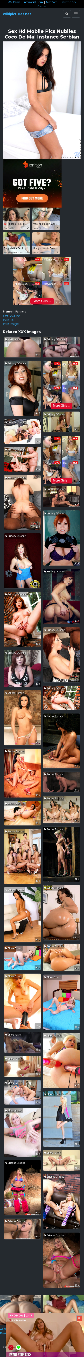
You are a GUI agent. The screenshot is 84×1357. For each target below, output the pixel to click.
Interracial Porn (33, 2)
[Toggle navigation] (76, 14)
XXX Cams (14, 2)
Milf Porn (51, 2)
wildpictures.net (17, 14)
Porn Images (11, 324)
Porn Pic (8, 319)
